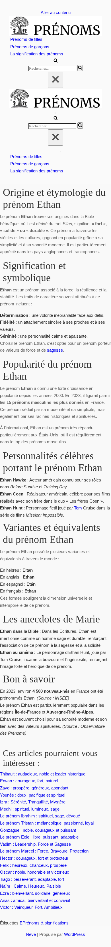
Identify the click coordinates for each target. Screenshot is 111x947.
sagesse (55, 350)
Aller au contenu (56, 12)
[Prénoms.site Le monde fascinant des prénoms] (55, 26)
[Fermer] (55, 80)
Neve (31, 934)
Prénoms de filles (26, 39)
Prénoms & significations (45, 922)
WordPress (74, 934)
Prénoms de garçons (29, 46)
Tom (78, 507)
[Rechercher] (56, 61)
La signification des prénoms (36, 53)
